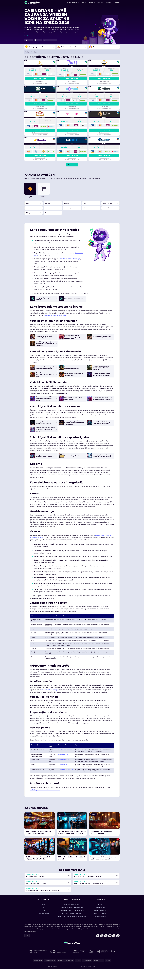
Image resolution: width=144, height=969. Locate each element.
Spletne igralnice (72, 2)
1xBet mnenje (72, 158)
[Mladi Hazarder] (91, 951)
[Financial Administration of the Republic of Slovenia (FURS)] (38, 951)
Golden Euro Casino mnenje (40, 133)
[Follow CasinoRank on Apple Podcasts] (118, 935)
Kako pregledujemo (100, 910)
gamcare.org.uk (62, 764)
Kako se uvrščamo (100, 913)
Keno (43, 907)
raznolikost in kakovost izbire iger (69, 259)
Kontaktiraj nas (100, 907)
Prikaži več (71, 165)
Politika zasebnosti (100, 916)
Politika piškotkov (52, 966)
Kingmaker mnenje (40, 158)
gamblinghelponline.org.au (65, 769)
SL (26, 935)
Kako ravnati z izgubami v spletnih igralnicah (72, 916)
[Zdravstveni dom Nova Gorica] (102, 951)
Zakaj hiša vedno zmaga (71, 904)
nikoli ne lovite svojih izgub (50, 690)
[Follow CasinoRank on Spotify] (114, 935)
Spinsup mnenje (72, 133)
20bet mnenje (40, 106)
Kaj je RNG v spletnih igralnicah (71, 913)
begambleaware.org (63, 759)
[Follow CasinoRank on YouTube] (110, 935)
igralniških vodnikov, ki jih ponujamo (55, 315)
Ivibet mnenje (104, 106)
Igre (83, 2)
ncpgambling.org (63, 754)
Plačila (99, 2)
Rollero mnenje (40, 81)
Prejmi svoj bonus (40, 78)
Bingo (43, 904)
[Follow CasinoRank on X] (105, 935)
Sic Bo (44, 910)
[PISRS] (60, 951)
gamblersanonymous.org (65, 749)
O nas (100, 904)
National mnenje (104, 133)
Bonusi (91, 2)
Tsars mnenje (72, 81)
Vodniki (108, 2)
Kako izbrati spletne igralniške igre (72, 907)
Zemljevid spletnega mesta (88, 966)
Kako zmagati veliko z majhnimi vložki (72, 910)
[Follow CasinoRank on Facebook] (97, 935)
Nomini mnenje (72, 106)
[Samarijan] (79, 951)
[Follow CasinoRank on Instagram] (101, 935)
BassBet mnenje (104, 158)
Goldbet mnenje (104, 81)
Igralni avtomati (44, 913)
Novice (117, 2)
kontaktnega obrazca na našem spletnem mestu (45, 790)
